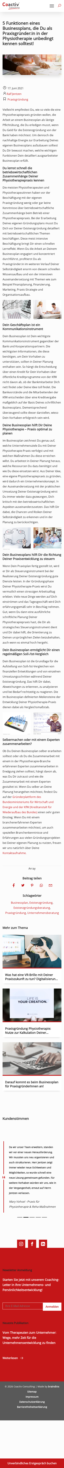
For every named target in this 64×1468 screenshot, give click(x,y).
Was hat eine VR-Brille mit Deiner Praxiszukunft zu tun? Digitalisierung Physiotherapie (31, 979)
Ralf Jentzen (14, 94)
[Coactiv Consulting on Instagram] (21, 1244)
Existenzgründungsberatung (31, 908)
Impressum (32, 1396)
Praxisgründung (18, 99)
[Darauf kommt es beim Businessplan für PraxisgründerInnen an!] (32, 1072)
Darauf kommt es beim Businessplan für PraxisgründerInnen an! (31, 1084)
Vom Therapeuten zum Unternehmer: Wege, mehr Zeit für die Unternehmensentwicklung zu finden (29, 1337)
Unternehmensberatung (43, 913)
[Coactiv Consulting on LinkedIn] (43, 1244)
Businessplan (19, 903)
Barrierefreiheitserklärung (32, 1406)
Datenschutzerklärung (32, 1401)
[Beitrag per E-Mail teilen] (50, 886)
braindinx (53, 1386)
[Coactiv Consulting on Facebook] (32, 1244)
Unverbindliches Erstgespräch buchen (32, 1463)
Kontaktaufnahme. (14, 853)
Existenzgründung (41, 903)
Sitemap (32, 1391)
